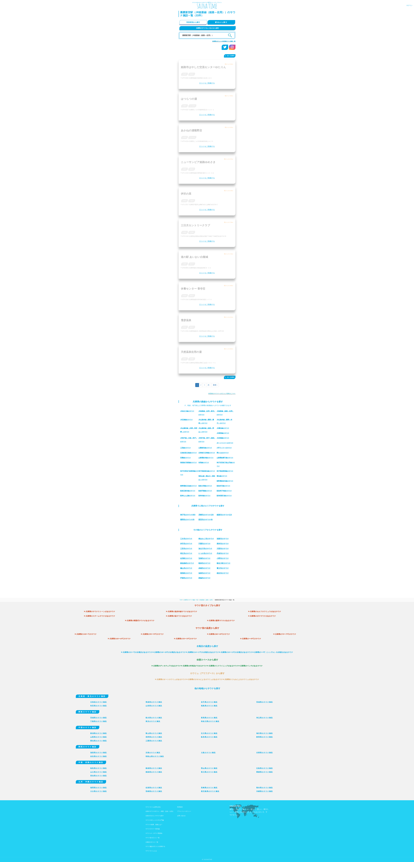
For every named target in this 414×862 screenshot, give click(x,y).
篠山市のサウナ (186, 568)
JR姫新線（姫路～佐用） (206, 600)
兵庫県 (184, 74)
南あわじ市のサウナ (206, 539)
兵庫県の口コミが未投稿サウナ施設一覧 (223, 41)
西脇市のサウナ (204, 578)
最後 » (215, 385)
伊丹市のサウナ (186, 543)
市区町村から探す (193, 22)
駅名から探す (221, 22)
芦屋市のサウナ (186, 578)
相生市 (192, 264)
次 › (209, 385)
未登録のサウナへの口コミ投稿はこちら (221, 393)
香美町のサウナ (186, 573)
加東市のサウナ (204, 573)
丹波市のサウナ (223, 553)
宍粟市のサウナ (204, 543)
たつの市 (192, 105)
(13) (224, 515)
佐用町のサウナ (186, 558)
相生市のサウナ (223, 573)
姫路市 (192, 74)
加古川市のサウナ (205, 548)
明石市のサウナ (186, 553)
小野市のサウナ (223, 558)
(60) (187, 515)
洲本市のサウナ (223, 543)
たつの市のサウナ (205, 553)
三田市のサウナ (186, 548)
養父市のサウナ (223, 568)
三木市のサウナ (186, 539)
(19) (206, 515)
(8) (205, 519)
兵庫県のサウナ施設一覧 (191, 600)
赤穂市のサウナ (204, 568)
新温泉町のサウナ (187, 563)
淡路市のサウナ (223, 539)
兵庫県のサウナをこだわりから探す (207, 28)
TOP (181, 600)
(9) (187, 519)
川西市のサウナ (223, 548)
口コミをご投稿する (207, 83)
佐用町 (192, 232)
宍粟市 (192, 200)
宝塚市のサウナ (204, 558)
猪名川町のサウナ (224, 563)
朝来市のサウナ (204, 563)
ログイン (409, 5)
